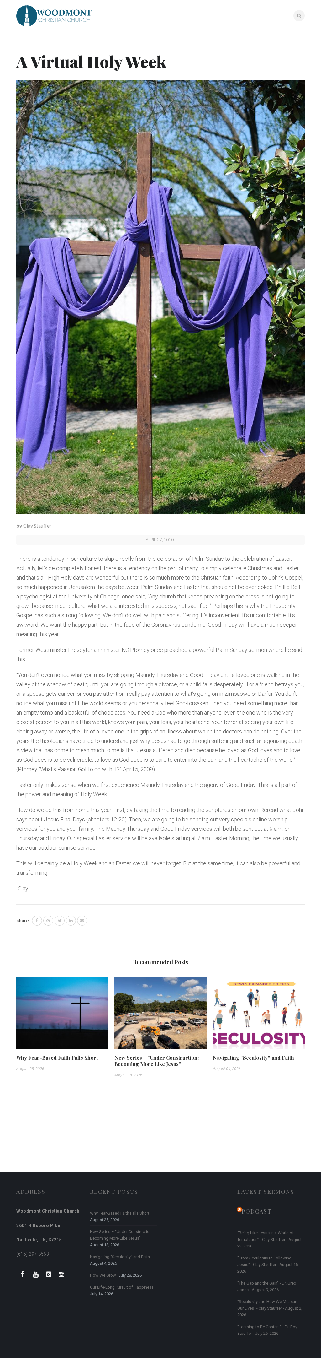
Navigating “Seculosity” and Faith (253, 1057)
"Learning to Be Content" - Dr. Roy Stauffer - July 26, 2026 (267, 1330)
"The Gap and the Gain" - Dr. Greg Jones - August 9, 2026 (266, 1286)
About (180, 15)
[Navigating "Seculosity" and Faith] (259, 1015)
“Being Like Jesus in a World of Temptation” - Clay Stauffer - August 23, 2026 (269, 1239)
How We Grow (103, 1275)
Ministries (234, 15)
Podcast (257, 1211)
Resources (205, 15)
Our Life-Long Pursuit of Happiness (122, 1287)
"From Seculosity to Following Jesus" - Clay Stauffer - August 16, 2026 (268, 1265)
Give (281, 15)
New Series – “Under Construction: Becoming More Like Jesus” (156, 1060)
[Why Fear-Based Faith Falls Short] (62, 1015)
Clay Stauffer (37, 525)
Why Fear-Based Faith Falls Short (57, 1057)
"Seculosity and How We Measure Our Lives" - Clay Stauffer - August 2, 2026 (269, 1308)
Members (261, 15)
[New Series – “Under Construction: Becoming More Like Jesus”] (160, 1015)
